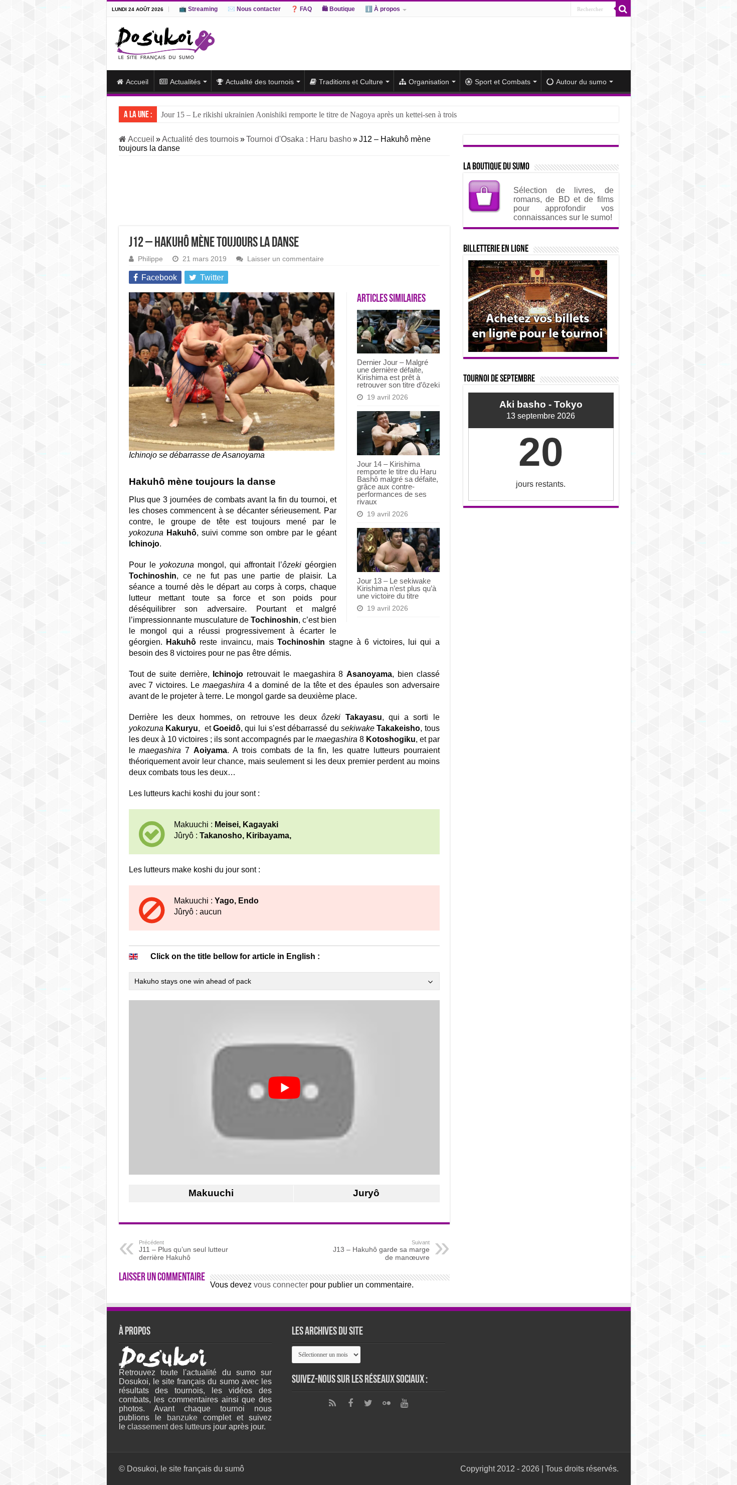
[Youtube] (405, 1403)
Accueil (137, 82)
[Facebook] (350, 1403)
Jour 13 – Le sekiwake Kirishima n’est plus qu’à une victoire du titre (396, 588)
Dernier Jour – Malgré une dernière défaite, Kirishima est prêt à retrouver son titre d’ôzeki (398, 373)
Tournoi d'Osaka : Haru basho (298, 139)
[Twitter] (368, 1403)
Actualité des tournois (260, 82)
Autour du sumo (581, 82)
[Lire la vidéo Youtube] (284, 1087)
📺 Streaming (198, 9)
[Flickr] (387, 1403)
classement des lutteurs (169, 1426)
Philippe (150, 259)
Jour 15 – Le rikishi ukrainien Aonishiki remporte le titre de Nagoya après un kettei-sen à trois (309, 114)
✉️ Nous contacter (254, 9)
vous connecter (281, 1284)
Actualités (185, 82)
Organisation (429, 82)
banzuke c (187, 1417)
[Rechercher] (623, 9)
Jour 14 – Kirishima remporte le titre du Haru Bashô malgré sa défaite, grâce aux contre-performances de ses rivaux (397, 483)
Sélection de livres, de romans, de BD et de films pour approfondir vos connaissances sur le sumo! (563, 204)
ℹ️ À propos (382, 9)
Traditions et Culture (351, 82)
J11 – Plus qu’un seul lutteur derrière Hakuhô (183, 1250)
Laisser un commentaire (285, 259)
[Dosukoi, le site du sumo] (164, 42)
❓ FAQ (301, 9)
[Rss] (332, 1403)
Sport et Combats (502, 82)
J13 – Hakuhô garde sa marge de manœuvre (381, 1250)
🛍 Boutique (338, 9)
